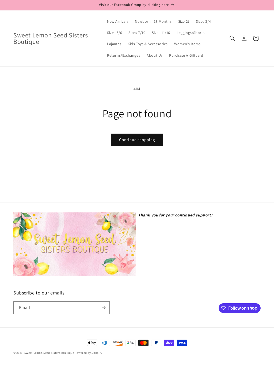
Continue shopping (137, 139)
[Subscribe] (103, 307)
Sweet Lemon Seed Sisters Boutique (49, 353)
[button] (232, 38)
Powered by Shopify (88, 353)
